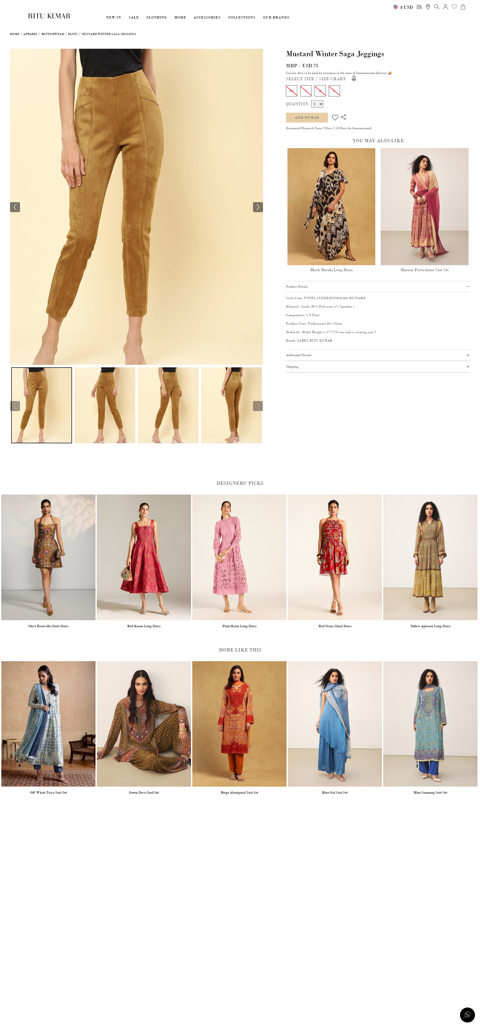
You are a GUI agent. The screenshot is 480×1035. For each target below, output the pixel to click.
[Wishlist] (335, 117)
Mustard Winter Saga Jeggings (109, 34)
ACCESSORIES (207, 17)
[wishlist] (454, 6)
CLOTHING (156, 17)
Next (258, 406)
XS (291, 91)
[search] (419, 6)
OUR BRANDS (276, 17)
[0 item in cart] (463, 6)
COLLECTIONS (242, 17)
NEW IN (113, 17)
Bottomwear (53, 34)
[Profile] (445, 6)
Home (14, 34)
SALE (134, 17)
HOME (180, 17)
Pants (73, 34)
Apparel (30, 34)
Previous (15, 406)
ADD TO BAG (307, 117)
